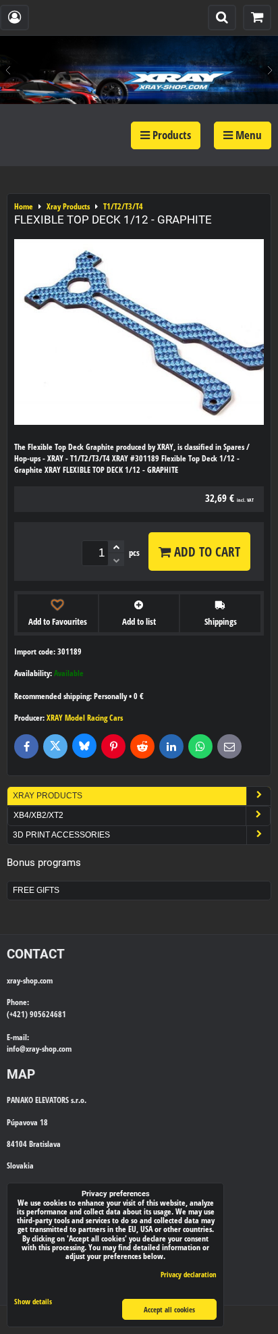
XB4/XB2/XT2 (38, 815)
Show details (33, 1302)
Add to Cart (205, 551)
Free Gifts (36, 890)
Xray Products (47, 796)
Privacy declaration (189, 1274)
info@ (16, 1049)
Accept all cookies (169, 1309)
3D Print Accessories (61, 835)
